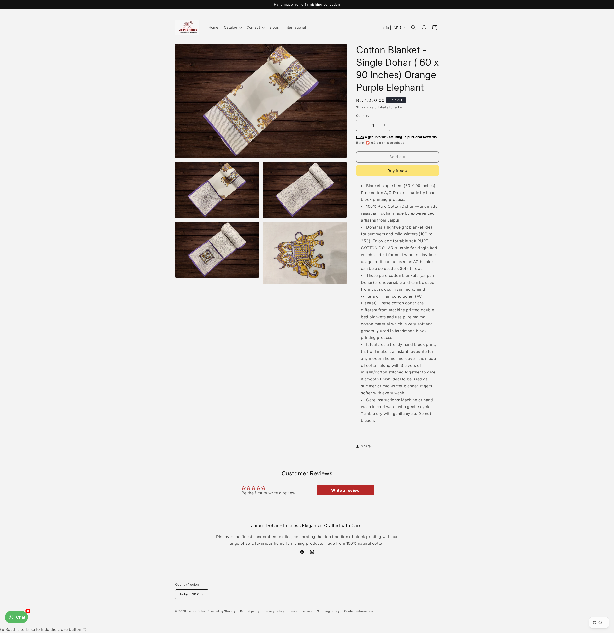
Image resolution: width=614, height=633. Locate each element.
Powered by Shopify (221, 611)
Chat (20, 617)
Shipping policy (328, 611)
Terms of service (300, 611)
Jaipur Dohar (197, 611)
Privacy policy (274, 611)
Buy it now (398, 170)
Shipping (362, 107)
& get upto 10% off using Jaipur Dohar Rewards (396, 137)
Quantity (362, 116)
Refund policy (250, 611)
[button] (232, 27)
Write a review (345, 490)
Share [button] (366, 446)
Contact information (358, 611)
